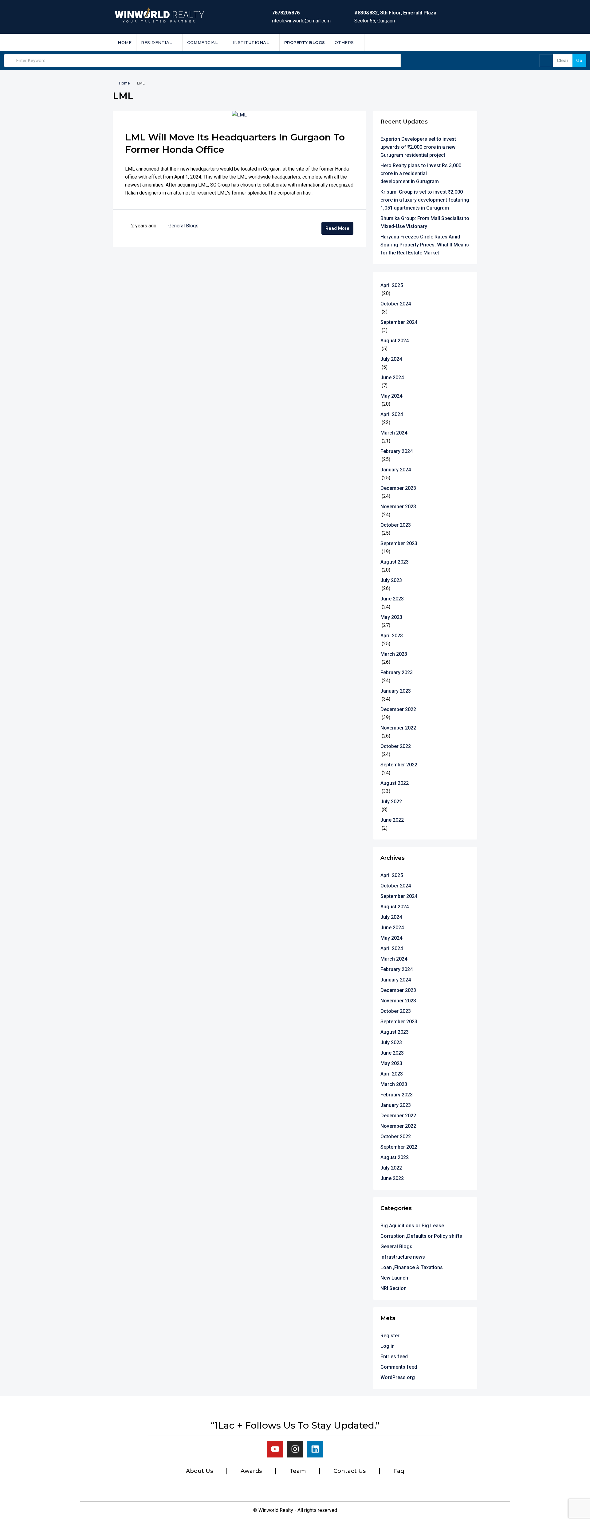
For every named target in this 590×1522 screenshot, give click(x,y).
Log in (387, 1346)
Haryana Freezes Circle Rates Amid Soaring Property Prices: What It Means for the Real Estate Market (424, 245)
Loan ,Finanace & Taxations (411, 1267)
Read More (337, 228)
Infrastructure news (402, 1257)
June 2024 (392, 377)
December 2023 (398, 488)
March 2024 (393, 433)
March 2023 (393, 654)
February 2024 (396, 451)
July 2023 (391, 580)
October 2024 (395, 304)
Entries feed (394, 1356)
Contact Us (349, 1471)
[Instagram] (295, 1449)
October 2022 (395, 746)
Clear (562, 60)
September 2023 (398, 543)
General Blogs (183, 226)
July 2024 (391, 359)
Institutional (251, 42)
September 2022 (398, 765)
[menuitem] (467, 42)
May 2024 (391, 396)
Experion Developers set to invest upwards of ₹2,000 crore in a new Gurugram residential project (418, 147)
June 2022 (392, 820)
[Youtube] (275, 1449)
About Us (199, 1471)
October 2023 (395, 525)
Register (389, 1336)
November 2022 (398, 728)
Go (579, 60)
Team (297, 1471)
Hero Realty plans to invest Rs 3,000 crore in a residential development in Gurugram (420, 173)
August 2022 (394, 783)
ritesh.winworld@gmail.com (301, 21)
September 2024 (398, 322)
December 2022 (398, 709)
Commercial (202, 42)
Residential (156, 42)
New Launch (394, 1278)
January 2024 (395, 470)
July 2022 (391, 801)
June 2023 (392, 599)
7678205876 (286, 13)
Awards (251, 1471)
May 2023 (391, 617)
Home (125, 42)
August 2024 (394, 341)
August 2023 (394, 562)
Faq (398, 1471)
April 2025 (391, 285)
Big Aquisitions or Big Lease (412, 1226)
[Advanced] (546, 60)
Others (344, 42)
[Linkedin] (315, 1449)
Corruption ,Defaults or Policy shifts (421, 1236)
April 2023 (391, 636)
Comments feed (398, 1367)
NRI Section (393, 1288)
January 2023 (395, 691)
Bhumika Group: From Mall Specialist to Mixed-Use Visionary (424, 222)
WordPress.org (397, 1377)
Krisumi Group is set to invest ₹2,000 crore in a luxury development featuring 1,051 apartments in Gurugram (424, 200)
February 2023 (396, 672)
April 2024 (391, 414)
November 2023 (398, 506)
